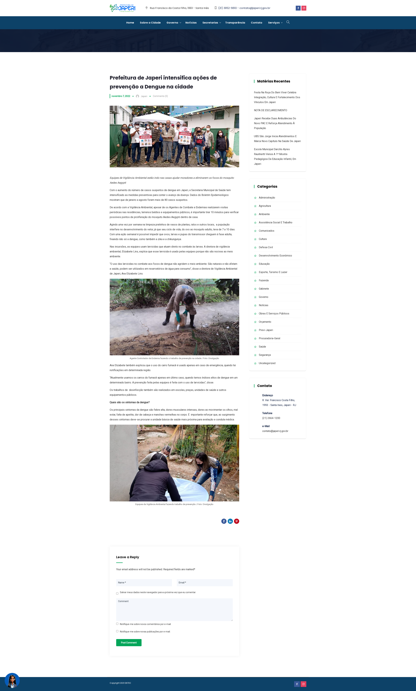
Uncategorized (267, 363)
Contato (256, 23)
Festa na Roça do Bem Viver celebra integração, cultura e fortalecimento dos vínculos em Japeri (277, 97)
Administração (267, 197)
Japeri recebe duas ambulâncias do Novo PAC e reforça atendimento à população (275, 123)
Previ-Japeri (266, 330)
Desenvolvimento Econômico (275, 255)
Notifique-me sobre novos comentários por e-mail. (145, 624)
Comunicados (266, 230)
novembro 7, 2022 (121, 96)
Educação (264, 263)
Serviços (274, 23)
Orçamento (265, 321)
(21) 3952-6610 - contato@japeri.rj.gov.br (244, 8)
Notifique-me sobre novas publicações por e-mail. (145, 631)
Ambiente (264, 214)
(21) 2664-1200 (271, 418)
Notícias (191, 23)
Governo (172, 23)
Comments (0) (160, 96)
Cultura (263, 239)
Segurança (265, 354)
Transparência (235, 23)
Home (130, 23)
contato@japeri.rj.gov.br (275, 431)
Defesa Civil (266, 247)
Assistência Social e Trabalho (275, 222)
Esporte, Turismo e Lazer (273, 272)
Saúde (262, 346)
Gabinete (264, 288)
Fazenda (264, 280)
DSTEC (128, 683)
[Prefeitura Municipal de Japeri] (122, 8)
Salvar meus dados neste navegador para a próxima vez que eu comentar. (158, 592)
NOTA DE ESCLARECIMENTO (270, 110)
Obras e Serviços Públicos (274, 313)
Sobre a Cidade (150, 23)
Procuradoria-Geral (269, 338)
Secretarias (210, 23)
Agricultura (265, 205)
